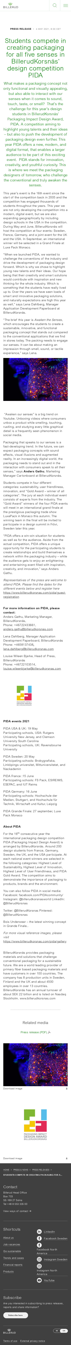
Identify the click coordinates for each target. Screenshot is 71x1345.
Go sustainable (12, 1251)
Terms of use (10, 1341)
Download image (12, 1088)
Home (6, 1170)
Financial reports (13, 1264)
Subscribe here (15, 1315)
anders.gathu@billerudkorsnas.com (28, 629)
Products (8, 1271)
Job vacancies (11, 1244)
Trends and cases (13, 1258)
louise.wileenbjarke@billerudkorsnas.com (32, 668)
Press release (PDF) (34, 1032)
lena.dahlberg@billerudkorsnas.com (28, 649)
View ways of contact (15, 1211)
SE (57, 1331)
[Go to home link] (10, 5)
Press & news (20, 1170)
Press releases (40, 1170)
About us (8, 1237)
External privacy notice (32, 1341)
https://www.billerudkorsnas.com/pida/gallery (34, 941)
